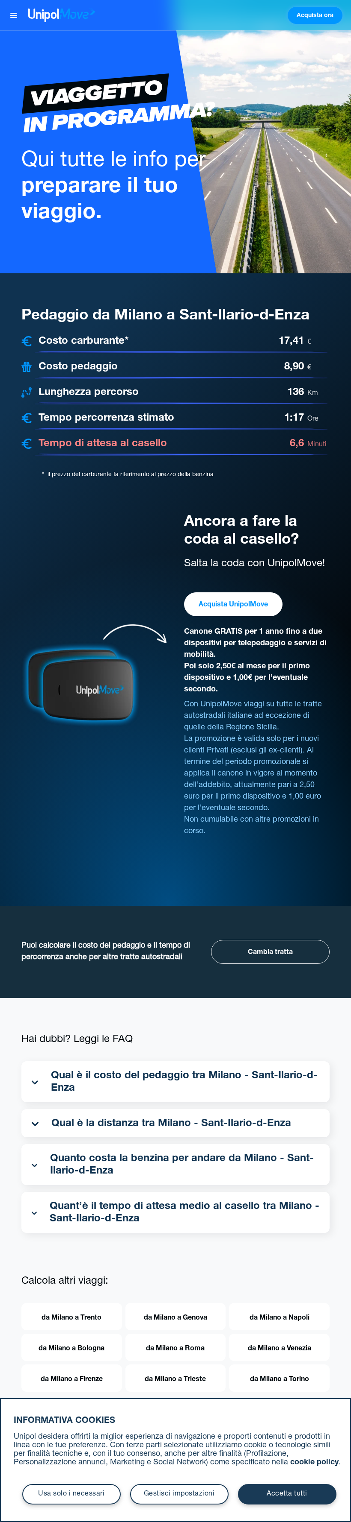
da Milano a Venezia (279, 1349)
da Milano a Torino (279, 1379)
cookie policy (314, 1462)
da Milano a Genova (175, 1318)
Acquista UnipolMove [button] (233, 605)
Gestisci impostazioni (179, 1494)
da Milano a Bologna (71, 1349)
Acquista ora (315, 16)
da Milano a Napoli (279, 1318)
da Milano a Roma (175, 1349)
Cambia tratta (270, 952)
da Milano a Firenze (72, 1379)
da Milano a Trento (71, 1318)
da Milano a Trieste (175, 1379)
